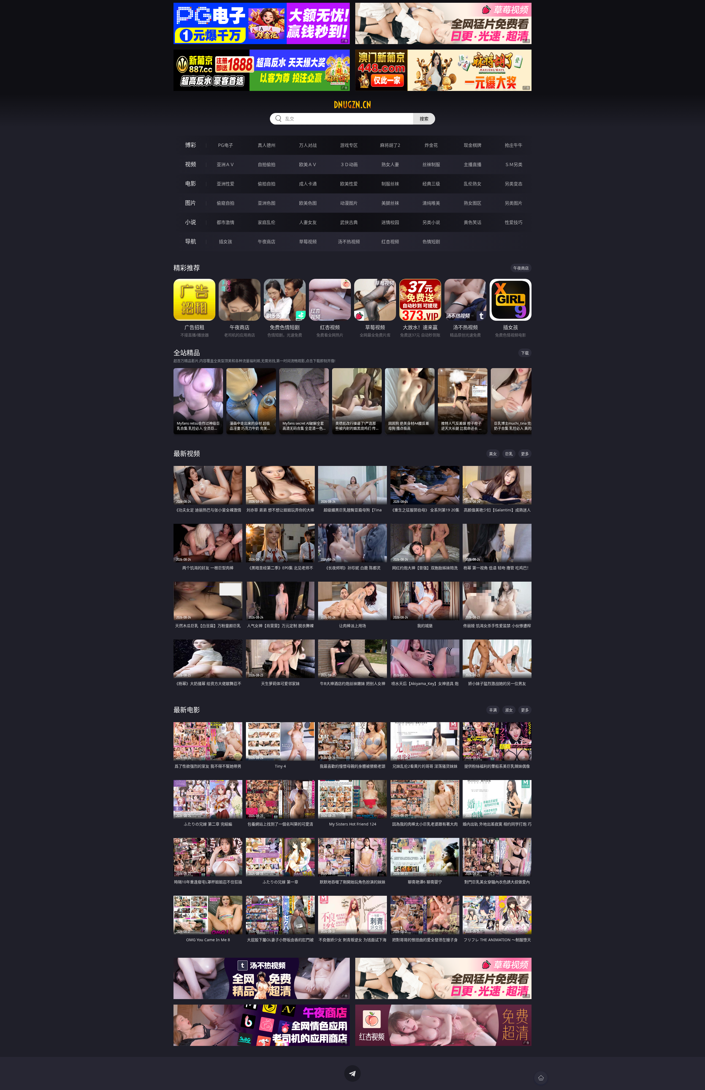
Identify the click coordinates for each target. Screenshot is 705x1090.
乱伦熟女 (472, 184)
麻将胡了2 (390, 145)
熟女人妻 (390, 164)
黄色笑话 (472, 222)
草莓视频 (308, 242)
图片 (190, 203)
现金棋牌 (472, 145)
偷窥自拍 (225, 203)
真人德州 (266, 145)
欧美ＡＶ (308, 164)
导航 (190, 241)
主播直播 (472, 164)
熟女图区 (472, 203)
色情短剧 (431, 242)
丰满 (493, 710)
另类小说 (431, 222)
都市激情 (225, 222)
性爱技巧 (513, 222)
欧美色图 (308, 203)
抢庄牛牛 (513, 145)
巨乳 (509, 453)
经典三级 (431, 184)
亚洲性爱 (225, 184)
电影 (190, 183)
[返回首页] (540, 1077)
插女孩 (225, 242)
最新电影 (186, 709)
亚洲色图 (266, 203)
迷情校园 (390, 222)
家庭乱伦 (266, 222)
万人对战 (308, 145)
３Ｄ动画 (349, 164)
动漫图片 (349, 203)
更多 (525, 453)
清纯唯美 (431, 203)
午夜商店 (266, 242)
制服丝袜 (390, 184)
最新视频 (186, 453)
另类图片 (513, 203)
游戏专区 (349, 145)
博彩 (190, 145)
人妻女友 (308, 222)
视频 (190, 164)
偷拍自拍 (266, 184)
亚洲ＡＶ (225, 164)
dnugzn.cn (352, 104)
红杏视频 (390, 242)
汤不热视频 (349, 242)
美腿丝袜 (390, 203)
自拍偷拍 (266, 164)
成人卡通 (308, 184)
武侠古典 (349, 222)
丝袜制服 (431, 164)
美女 (493, 453)
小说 (190, 222)
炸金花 (431, 145)
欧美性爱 (349, 184)
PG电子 (225, 145)
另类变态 (513, 184)
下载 (525, 352)
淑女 (509, 710)
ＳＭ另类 (513, 164)
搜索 (424, 119)
